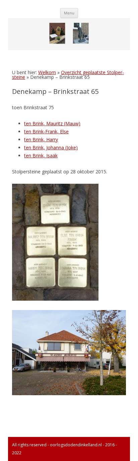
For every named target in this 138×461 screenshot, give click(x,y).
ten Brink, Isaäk (41, 155)
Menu (69, 12)
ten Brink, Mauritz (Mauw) (52, 123)
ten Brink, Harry (41, 139)
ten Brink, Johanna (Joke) (51, 147)
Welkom (47, 72)
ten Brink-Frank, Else (46, 131)
